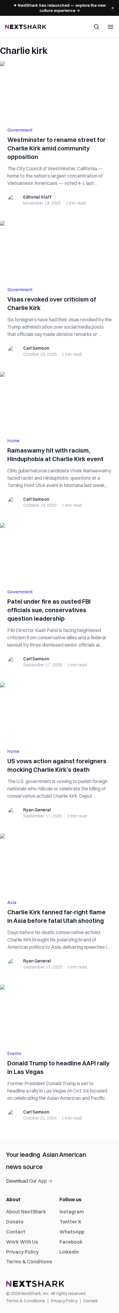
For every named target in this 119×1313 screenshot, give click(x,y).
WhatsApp (72, 1232)
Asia (11, 902)
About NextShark (26, 1212)
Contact (15, 1232)
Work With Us (22, 1242)
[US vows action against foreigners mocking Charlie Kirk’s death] (59, 712)
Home (13, 440)
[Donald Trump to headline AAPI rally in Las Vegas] (59, 1014)
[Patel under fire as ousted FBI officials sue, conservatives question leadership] (59, 552)
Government (20, 130)
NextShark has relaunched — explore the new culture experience (59, 8)
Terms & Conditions (29, 1261)
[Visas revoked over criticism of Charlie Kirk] (59, 250)
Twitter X (70, 1222)
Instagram (72, 1212)
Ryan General (37, 810)
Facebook (71, 1242)
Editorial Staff (37, 197)
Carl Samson (36, 348)
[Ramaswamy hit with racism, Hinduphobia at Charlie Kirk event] (59, 401)
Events (14, 1053)
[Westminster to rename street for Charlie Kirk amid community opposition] (59, 90)
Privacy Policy (22, 1252)
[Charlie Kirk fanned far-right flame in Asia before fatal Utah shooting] (59, 863)
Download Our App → (29, 1181)
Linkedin (69, 1252)
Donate (14, 1222)
